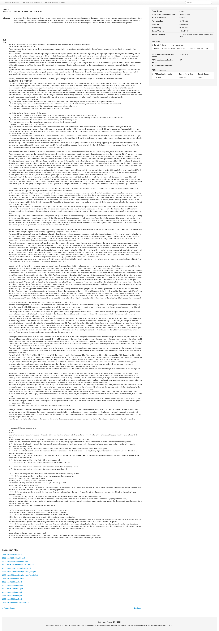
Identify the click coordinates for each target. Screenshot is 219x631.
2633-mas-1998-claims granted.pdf (15, 561)
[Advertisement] (72, 32)
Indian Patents (12, 2)
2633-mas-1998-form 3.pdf (12, 592)
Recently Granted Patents (32, 2)
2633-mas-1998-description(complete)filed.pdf (19, 571)
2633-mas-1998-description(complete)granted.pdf (20, 575)
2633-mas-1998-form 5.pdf (12, 599)
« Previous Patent (8, 608)
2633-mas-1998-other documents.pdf (15, 602)
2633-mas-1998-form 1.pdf (12, 582)
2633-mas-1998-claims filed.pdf (13, 558)
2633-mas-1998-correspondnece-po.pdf (16, 568)
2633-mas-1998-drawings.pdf (13, 578)
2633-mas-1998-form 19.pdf (12, 585)
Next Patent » (138, 608)
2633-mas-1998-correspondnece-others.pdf (18, 565)
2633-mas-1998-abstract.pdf (12, 554)
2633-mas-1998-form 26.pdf (12, 589)
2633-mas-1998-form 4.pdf (12, 595)
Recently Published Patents (55, 2)
